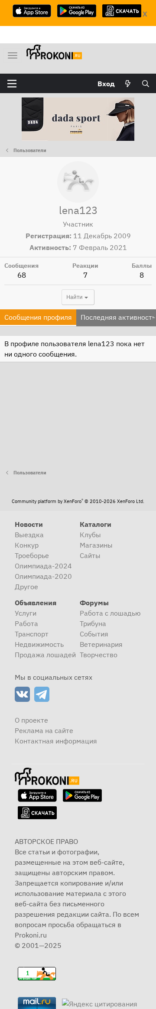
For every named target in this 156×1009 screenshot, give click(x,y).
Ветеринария (101, 644)
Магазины (96, 545)
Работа (26, 623)
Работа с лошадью (110, 613)
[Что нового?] (128, 83)
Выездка (29, 534)
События (94, 633)
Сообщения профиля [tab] (38, 317)
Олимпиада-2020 (43, 576)
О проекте (31, 720)
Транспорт (32, 633)
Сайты (90, 555)
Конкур (27, 545)
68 (21, 275)
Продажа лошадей (45, 654)
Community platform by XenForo (78, 501)
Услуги (25, 613)
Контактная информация (56, 740)
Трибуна (93, 623)
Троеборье (32, 555)
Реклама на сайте (44, 730)
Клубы (90, 534)
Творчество (98, 654)
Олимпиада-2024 (43, 565)
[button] (12, 83)
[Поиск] (145, 83)
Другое (26, 586)
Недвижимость (39, 644)
